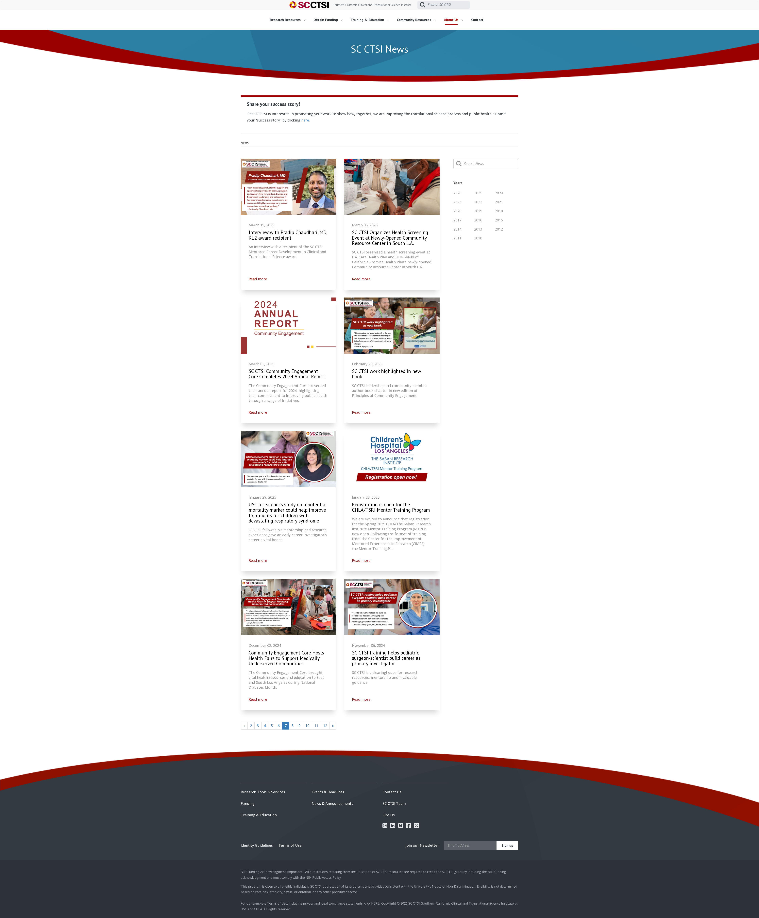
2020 (457, 211)
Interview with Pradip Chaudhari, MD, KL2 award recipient (288, 235)
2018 (499, 211)
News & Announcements (332, 803)
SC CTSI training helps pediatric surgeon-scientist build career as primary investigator (386, 658)
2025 (478, 193)
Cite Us (388, 815)
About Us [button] (451, 19)
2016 (478, 220)
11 (316, 725)
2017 (457, 220)
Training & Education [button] (368, 19)
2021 (499, 202)
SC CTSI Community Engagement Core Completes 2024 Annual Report (287, 374)
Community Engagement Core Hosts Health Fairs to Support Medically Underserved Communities (286, 658)
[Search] (459, 164)
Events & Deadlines (328, 792)
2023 (457, 202)
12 (325, 725)
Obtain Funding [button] (326, 19)
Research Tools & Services (263, 792)
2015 (499, 220)
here (305, 120)
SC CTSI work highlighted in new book (386, 374)
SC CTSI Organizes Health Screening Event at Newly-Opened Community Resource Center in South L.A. (390, 238)
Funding (248, 803)
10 (307, 725)
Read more (258, 279)
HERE (375, 903)
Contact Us (391, 792)
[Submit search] (422, 5)
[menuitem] (289, 20)
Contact (477, 19)
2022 (478, 202)
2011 (457, 238)
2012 (499, 229)
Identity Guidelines (257, 845)
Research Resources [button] (286, 19)
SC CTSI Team (394, 803)
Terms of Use (290, 845)
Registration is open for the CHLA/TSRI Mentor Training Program (391, 507)
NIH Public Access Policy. (324, 877)
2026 (457, 193)
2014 (457, 229)
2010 (478, 238)
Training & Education (259, 815)
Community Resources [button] (414, 19)
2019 (478, 211)
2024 (499, 193)
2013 (478, 229)
